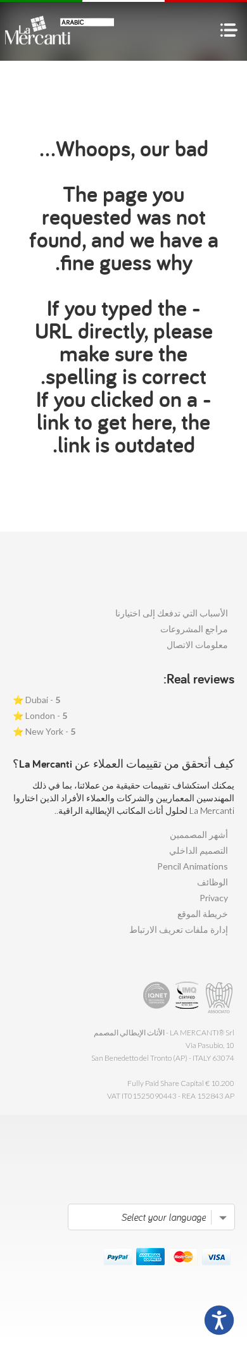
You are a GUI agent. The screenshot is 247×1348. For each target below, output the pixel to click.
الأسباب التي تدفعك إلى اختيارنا (171, 613)
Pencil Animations (192, 866)
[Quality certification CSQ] (188, 998)
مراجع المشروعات (194, 628)
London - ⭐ (40, 715)
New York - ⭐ (44, 731)
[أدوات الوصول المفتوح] (219, 1320)
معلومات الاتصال (197, 644)
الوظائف (212, 882)
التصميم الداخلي (198, 850)
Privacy (214, 897)
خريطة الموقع (202, 913)
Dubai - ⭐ (36, 699)
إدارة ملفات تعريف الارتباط (178, 929)
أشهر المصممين (199, 834)
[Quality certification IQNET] (156, 998)
